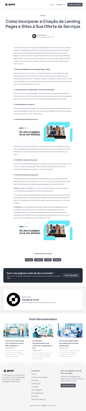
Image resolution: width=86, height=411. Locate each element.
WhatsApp (57, 260)
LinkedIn (47, 260)
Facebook (29, 260)
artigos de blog (59, 181)
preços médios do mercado (47, 152)
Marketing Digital (36, 390)
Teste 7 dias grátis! (75, 5)
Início (52, 5)
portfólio (18, 164)
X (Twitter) (38, 260)
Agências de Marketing (38, 399)
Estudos (65, 76)
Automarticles (52, 405)
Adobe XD (17, 111)
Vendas (33, 374)
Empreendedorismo (37, 393)
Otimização (34, 380)
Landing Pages (35, 383)
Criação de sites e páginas (39, 377)
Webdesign (34, 396)
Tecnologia (34, 387)
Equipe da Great (42, 35)
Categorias (59, 4)
